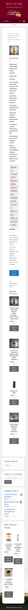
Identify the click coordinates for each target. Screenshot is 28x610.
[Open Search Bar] (20, 21)
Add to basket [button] (14, 328)
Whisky (11, 286)
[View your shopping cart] (24, 21)
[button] (16, 48)
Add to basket (14, 273)
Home (9, 33)
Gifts (13, 33)
